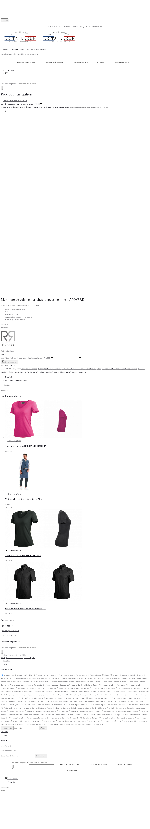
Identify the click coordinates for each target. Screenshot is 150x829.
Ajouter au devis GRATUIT (10, 365)
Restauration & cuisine (26, 62)
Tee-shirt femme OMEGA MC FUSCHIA (25, 446)
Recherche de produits (9, 84)
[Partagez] (6, 787)
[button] (52, 358)
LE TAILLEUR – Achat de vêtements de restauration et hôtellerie (23, 49)
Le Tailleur (4, 655)
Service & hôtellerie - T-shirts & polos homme (54, 107)
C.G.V (3, 658)
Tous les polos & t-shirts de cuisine (39, 372)
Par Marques (72, 770)
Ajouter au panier (10, 362)
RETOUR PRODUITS (9, 636)
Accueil (3, 107)
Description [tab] (9, 377)
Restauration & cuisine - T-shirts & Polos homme (78, 369)
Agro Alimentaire (81, 62)
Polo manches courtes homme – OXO (25, 608)
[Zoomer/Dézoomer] (2, 787)
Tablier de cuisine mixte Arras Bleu (23, 499)
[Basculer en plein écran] (4, 787)
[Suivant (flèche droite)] (4, 790)
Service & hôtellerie (54, 62)
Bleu (85, 372)
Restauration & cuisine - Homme (49, 369)
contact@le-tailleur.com (10, 631)
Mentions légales (29, 658)
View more (4, 732)
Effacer (3, 354)
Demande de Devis (122, 62)
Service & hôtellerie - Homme (29, 107)
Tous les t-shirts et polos (61, 372)
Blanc (81, 372)
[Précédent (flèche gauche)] (2, 790)
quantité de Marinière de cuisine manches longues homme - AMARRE (25, 358)
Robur (99, 369)
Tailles (3, 351)
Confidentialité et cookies (14, 658)
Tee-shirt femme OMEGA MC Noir (23, 555)
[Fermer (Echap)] (8, 787)
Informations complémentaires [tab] (16, 380)
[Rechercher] (2, 88)
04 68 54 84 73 (8, 626)
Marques (100, 62)
